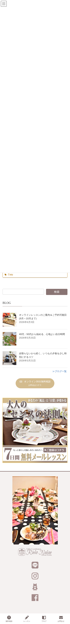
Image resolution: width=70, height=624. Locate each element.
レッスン (26, 621)
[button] (35, 383)
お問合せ (61, 621)
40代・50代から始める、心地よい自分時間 (42, 334)
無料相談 (9, 621)
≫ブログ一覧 (59, 371)
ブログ (44, 621)
